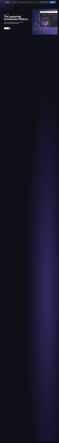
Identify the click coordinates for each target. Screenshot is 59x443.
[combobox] (45, 2)
